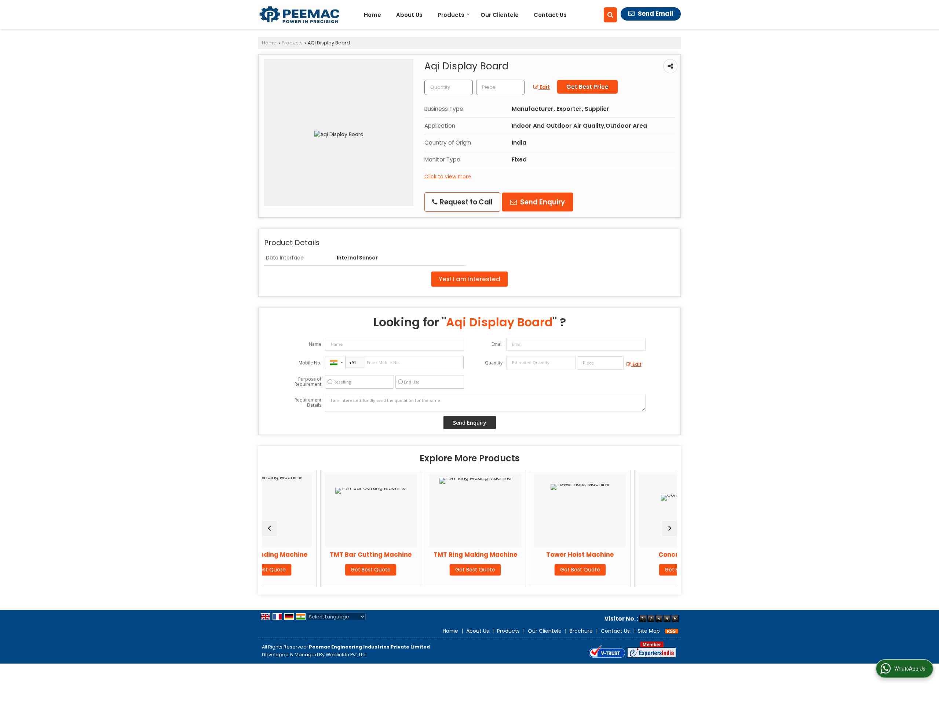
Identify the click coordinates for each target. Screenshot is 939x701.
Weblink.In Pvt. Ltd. (346, 654)
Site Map (649, 631)
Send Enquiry (542, 202)
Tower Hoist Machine (531, 554)
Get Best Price (587, 87)
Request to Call (465, 202)
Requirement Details (308, 402)
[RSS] (671, 631)
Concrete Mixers (636, 554)
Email (497, 344)
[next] (669, 528)
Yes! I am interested (469, 279)
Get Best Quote (322, 569)
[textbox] (500, 87)
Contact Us (550, 15)
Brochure (581, 631)
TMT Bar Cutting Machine (322, 554)
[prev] (269, 528)
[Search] (610, 14)
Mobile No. (310, 363)
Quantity (494, 363)
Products (451, 15)
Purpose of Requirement (308, 382)
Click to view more (447, 176)
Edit (544, 87)
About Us (409, 15)
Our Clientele (500, 15)
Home (372, 15)
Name (315, 344)
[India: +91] (335, 362)
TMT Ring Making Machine (426, 554)
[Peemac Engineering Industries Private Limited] (299, 15)
